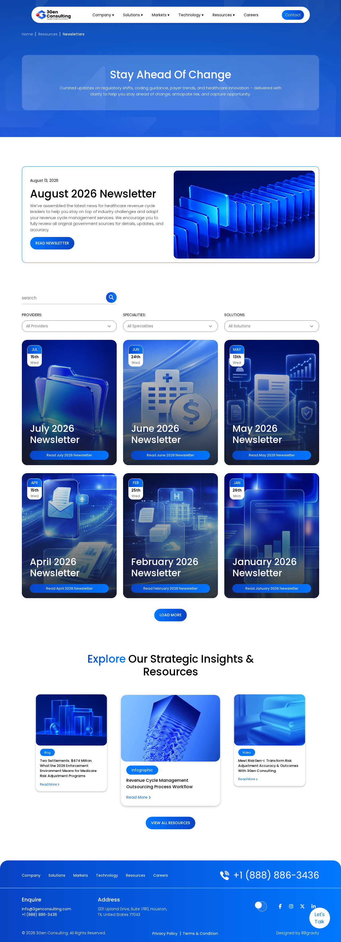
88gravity (310, 933)
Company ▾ (103, 15)
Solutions (56, 875)
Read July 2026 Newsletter (69, 455)
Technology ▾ (191, 15)
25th (135, 490)
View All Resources (170, 823)
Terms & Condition (200, 933)
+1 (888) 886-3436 (276, 875)
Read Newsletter (52, 243)
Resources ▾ (224, 15)
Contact (293, 15)
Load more (170, 615)
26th (237, 490)
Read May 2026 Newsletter (272, 455)
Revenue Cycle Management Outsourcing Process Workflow (66, 763)
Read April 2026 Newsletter (69, 588)
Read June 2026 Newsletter (170, 455)
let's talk (320, 918)
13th (237, 357)
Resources (48, 34)
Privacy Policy (164, 933)
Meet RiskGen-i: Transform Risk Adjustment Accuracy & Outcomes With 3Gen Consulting (169, 786)
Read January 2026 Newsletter (271, 588)
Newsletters (73, 34)
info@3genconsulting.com (46, 909)
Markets (80, 875)
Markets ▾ (160, 15)
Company (31, 875)
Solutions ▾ (133, 15)
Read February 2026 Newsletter (170, 588)
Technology (107, 875)
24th (135, 357)
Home (27, 34)
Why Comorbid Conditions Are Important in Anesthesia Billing (264, 763)
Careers (251, 15)
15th (35, 357)
